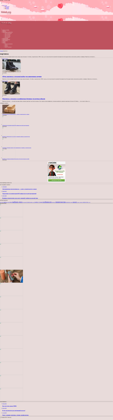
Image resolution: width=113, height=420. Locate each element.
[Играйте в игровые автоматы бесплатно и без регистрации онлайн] (8, 157)
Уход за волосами (8, 33)
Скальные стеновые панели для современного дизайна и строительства (16, 147)
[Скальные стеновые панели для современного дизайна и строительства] (8, 146)
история (28, 202)
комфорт (36, 202)
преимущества (60, 202)
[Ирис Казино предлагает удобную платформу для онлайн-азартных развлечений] (11, 348)
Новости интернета (9, 43)
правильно (53, 202)
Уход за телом (7, 35)
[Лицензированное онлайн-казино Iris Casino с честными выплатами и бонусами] (11, 387)
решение (78, 202)
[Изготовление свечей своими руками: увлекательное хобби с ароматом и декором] (11, 282)
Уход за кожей (7, 36)
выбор (10, 202)
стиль (87, 202)
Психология (7, 37)
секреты (81, 202)
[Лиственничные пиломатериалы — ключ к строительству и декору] (8, 113)
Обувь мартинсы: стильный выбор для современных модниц (22, 76)
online (3, 202)
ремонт (71, 202)
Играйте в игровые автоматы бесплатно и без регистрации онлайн (15, 158)
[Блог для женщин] (6, 16)
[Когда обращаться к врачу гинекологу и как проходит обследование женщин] (11, 295)
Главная (1, 50)
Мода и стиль (5, 30)
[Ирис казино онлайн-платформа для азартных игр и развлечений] (11, 361)
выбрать (15, 202)
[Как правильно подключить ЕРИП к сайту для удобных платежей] (11, 308)
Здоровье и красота (7, 32)
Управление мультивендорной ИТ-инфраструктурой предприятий (15, 125)
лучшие (40, 202)
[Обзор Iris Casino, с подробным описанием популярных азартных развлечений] (11, 334)
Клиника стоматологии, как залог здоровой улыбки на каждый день (16, 136)
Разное (6, 44)
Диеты (4, 31)
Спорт (4, 41)
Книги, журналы (8, 47)
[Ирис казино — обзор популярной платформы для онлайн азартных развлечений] (11, 374)
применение (68, 202)
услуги (89, 202)
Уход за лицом (7, 34)
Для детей (5, 40)
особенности (47, 202)
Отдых (4, 42)
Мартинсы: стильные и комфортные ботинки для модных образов (23, 99)
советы (84, 202)
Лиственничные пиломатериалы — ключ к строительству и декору (15, 114)
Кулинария (5, 38)
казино (31, 202)
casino (1, 202)
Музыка (6, 45)
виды (5, 202)
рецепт (75, 202)
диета (20, 202)
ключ (33, 202)
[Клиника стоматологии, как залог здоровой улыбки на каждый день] (8, 135)
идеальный (24, 202)
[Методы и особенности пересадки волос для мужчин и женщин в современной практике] (11, 321)
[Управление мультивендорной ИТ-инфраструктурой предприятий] (8, 124)
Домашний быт (6, 39)
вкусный (8, 202)
